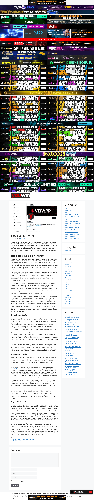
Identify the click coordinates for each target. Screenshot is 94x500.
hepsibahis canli (76, 328)
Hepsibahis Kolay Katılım (71, 225)
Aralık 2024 (68, 280)
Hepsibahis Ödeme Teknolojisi (72, 223)
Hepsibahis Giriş (69, 210)
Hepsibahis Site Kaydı (70, 236)
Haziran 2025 (68, 271)
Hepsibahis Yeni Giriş (70, 369)
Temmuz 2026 (68, 262)
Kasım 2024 (68, 282)
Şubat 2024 (68, 301)
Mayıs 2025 (68, 273)
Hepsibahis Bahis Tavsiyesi (72, 234)
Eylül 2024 (67, 286)
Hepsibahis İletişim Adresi (71, 232)
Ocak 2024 (68, 303)
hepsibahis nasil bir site (70, 352)
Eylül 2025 (67, 269)
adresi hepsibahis (69, 316)
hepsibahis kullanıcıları (77, 348)
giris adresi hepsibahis (68, 319)
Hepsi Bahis (15, 442)
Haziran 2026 (68, 264)
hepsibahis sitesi (69, 357)
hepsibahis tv (76, 358)
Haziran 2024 (68, 293)
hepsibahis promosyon (70, 355)
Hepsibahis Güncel (17, 440)
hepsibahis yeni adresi (70, 367)
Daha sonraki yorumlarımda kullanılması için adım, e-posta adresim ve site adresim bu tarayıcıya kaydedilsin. (35, 480)
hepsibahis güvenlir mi (70, 343)
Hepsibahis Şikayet (71, 372)
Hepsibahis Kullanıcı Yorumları (19, 439)
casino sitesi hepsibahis (75, 317)
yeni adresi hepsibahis (77, 374)
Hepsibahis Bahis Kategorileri (72, 216)
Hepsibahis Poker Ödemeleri (72, 227)
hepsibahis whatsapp (73, 364)
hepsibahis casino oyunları (77, 331)
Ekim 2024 (67, 284)
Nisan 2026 (68, 267)
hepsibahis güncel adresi (71, 341)
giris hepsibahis (77, 319)
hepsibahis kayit (69, 348)
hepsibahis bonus (69, 328)
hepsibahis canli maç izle (71, 329)
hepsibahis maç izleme (68, 350)
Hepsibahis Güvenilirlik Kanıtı (72, 219)
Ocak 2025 (67, 277)
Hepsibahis (15, 437)
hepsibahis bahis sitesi (72, 326)
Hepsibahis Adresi (69, 208)
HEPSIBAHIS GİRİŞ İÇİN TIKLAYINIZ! (47, 39)
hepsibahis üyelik (69, 371)
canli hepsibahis (67, 317)
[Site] (23, 67)
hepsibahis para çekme (70, 353)
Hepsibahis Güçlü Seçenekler (72, 238)
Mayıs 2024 (68, 295)
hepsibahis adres (70, 322)
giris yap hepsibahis (69, 320)
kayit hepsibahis (69, 374)
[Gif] (47, 93)
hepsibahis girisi (71, 335)
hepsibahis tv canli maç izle (71, 360)
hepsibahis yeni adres (72, 366)
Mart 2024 (67, 299)
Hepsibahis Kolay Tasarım (71, 214)
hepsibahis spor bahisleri (69, 358)
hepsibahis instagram (73, 347)
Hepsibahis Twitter (30, 439)
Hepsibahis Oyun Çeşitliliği (72, 221)
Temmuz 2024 (68, 290)
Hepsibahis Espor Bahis (71, 229)
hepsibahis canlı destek (69, 331)
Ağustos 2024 (68, 288)
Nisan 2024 (68, 297)
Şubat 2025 (68, 275)
